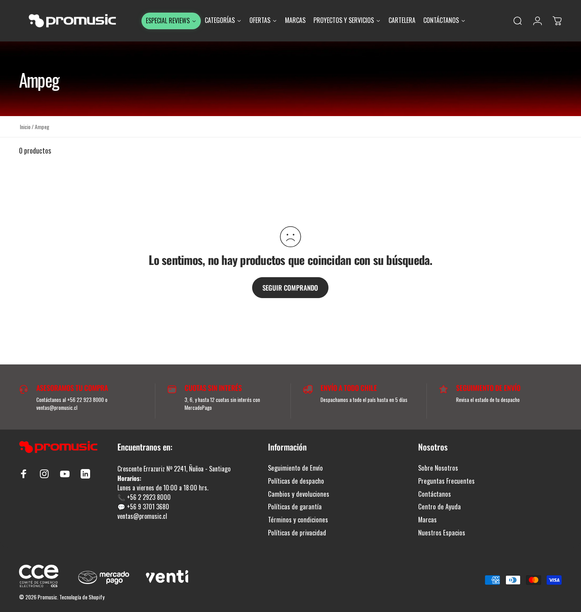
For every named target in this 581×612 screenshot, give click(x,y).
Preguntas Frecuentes (446, 481)
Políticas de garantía (295, 507)
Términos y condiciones (298, 520)
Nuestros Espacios (441, 533)
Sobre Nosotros (438, 468)
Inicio (25, 126)
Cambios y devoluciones (298, 494)
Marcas (427, 520)
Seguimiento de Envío (295, 468)
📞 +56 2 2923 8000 (144, 497)
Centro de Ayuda (439, 507)
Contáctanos (434, 494)
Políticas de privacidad (297, 533)
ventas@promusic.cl (142, 516)
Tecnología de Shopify (81, 597)
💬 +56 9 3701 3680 (143, 506)
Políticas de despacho (296, 481)
